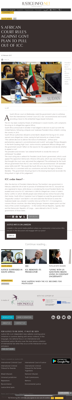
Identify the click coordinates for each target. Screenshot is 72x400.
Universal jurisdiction (9, 377)
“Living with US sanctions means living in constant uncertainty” (58, 273)
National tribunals (31, 374)
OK (52, 398)
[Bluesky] (64, 317)
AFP (8, 108)
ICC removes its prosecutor (33, 270)
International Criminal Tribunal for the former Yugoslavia (33, 368)
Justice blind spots (8, 387)
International (7, 280)
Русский (38, 10)
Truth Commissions (32, 377)
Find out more (8, 349)
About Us (6, 323)
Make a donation (24, 317)
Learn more (63, 393)
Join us (11, 236)
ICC (15, 18)
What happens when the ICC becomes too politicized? (42, 282)
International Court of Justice (35, 362)
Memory (28, 381)
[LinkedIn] (53, 317)
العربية (46, 10)
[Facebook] (58, 317)
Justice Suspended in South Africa (11, 270)
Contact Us (20, 323)
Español (20, 10)
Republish (33, 217)
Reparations (5, 381)
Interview (5, 284)
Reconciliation (6, 384)
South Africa (7, 18)
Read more (59, 398)
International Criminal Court (11, 362)
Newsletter (7, 317)
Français (5, 10)
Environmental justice (33, 384)
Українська (29, 10)
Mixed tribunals (6, 374)
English (12, 10)
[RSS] (69, 317)
